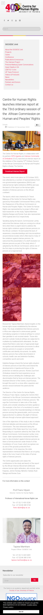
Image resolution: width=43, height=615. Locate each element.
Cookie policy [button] (32, 605)
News (7, 77)
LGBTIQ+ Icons (10, 70)
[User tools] (37, 125)
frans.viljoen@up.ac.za (21, 508)
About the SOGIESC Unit (14, 50)
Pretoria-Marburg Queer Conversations (19, 65)
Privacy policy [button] (8, 607)
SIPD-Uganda (16, 156)
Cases (7, 55)
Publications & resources (14, 60)
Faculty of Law (14, 590)
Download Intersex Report (15, 171)
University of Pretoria (27, 590)
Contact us (9, 85)
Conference (9, 57)
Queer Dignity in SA (12, 67)
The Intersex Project (12, 62)
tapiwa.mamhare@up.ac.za (21, 560)
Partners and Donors (12, 82)
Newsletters (9, 80)
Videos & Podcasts (12, 75)
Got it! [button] (21, 611)
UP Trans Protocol (12, 72)
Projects (8, 52)
